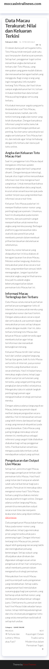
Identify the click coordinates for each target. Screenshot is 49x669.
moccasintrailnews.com (22, 4)
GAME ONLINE (18, 627)
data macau (10, 517)
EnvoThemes (29, 664)
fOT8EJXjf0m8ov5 (28, 42)
